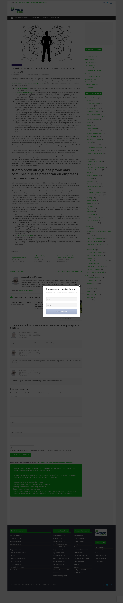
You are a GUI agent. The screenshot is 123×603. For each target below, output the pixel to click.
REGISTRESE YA (61, 311)
